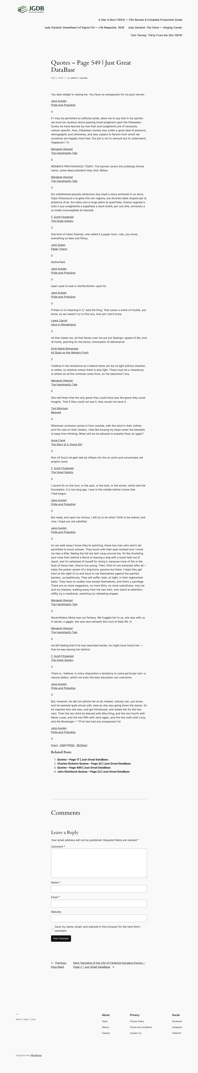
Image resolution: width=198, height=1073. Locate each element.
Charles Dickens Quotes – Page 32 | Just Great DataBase (94, 763)
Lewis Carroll (59, 320)
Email (55, 897)
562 (79, 745)
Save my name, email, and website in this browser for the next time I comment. (97, 928)
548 (62, 745)
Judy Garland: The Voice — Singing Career (155, 27)
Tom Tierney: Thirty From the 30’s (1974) (156, 35)
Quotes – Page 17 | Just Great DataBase (82, 759)
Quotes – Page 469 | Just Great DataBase (84, 767)
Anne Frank (58, 440)
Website (56, 911)
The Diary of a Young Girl (66, 444)
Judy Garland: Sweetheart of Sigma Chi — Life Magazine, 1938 (84, 27)
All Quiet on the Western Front (69, 352)
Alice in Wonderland (63, 324)
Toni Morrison (59, 408)
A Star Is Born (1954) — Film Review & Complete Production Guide (140, 19)
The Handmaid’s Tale (64, 153)
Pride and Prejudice (63, 105)
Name (56, 882)
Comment (58, 846)
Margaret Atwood (62, 149)
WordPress (36, 1055)
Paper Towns (59, 249)
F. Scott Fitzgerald (62, 216)
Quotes (83, 78)
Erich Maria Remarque (64, 348)
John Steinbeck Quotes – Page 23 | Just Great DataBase (93, 771)
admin (74, 78)
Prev (54, 745)
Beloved (56, 412)
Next (84, 745)
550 (72, 745)
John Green (58, 244)
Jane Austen (59, 101)
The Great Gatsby (62, 221)
